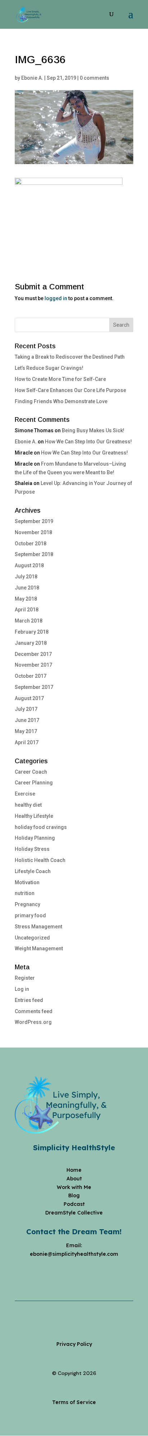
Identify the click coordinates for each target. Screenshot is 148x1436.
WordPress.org (33, 1022)
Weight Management (39, 948)
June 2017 (27, 720)
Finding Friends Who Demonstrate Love (61, 401)
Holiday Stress (32, 849)
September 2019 (34, 521)
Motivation (27, 882)
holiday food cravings (41, 827)
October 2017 (30, 676)
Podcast (74, 1204)
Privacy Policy (74, 1344)
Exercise (25, 794)
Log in (22, 989)
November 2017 (33, 665)
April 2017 (26, 742)
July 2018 (26, 576)
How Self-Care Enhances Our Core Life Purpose (70, 390)
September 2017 (34, 687)
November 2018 (33, 532)
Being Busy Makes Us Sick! (93, 430)
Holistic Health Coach (40, 860)
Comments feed (33, 1011)
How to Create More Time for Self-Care (60, 379)
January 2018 (31, 643)
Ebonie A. (32, 78)
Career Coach (31, 772)
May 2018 (26, 599)
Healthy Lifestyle (34, 816)
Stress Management (38, 926)
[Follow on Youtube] (81, 1270)
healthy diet (28, 805)
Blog (74, 1195)
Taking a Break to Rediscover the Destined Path (70, 357)
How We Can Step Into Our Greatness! (88, 441)
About (74, 1178)
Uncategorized (32, 938)
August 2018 (29, 565)
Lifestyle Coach (33, 871)
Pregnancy (27, 904)
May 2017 (26, 731)
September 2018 (34, 554)
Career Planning (34, 782)
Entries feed (29, 1000)
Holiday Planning (35, 838)
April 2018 (26, 609)
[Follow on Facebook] (52, 1270)
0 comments (94, 78)
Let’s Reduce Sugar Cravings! (49, 368)
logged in (56, 298)
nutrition (24, 893)
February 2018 (31, 632)
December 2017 (33, 654)
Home (74, 1170)
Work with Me (74, 1187)
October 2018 (30, 543)
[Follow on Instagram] (67, 1270)
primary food (30, 915)
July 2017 (26, 709)
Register (25, 978)
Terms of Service (74, 1402)
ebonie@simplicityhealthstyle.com (74, 1254)
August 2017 (29, 698)
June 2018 (27, 588)
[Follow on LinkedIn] (95, 1270)
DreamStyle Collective (74, 1212)
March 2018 (28, 621)
